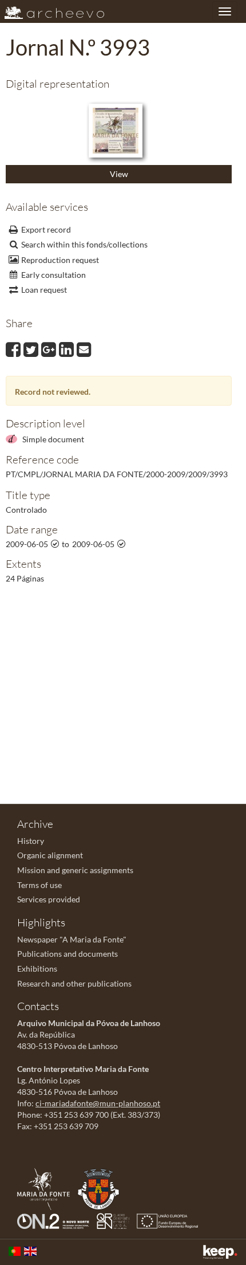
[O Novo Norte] (56, 1220)
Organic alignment (50, 855)
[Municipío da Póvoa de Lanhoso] (101, 1188)
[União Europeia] (170, 1220)
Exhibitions (37, 968)
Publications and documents (67, 953)
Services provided (48, 899)
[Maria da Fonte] (46, 1188)
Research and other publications (74, 983)
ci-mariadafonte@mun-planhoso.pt (97, 1103)
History (30, 841)
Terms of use (39, 885)
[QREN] (116, 1220)
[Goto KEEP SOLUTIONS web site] (220, 1252)
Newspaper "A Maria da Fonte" (71, 939)
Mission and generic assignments (75, 870)
